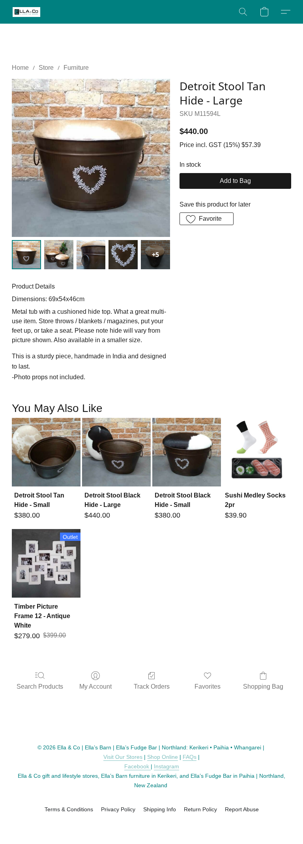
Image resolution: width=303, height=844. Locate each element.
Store (46, 67)
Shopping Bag (263, 686)
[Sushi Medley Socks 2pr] (257, 452)
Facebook (137, 766)
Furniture (76, 67)
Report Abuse (242, 809)
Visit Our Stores (122, 757)
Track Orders (152, 686)
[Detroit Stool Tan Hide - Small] (46, 452)
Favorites (208, 686)
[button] (26, 12)
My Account (95, 686)
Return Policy (200, 809)
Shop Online (162, 757)
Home (20, 67)
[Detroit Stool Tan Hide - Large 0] (26, 254)
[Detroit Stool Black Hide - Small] (186, 452)
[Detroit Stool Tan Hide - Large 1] (58, 254)
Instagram (166, 766)
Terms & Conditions (69, 809)
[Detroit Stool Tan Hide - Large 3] (123, 254)
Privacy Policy (118, 809)
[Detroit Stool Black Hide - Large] (116, 452)
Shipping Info (159, 809)
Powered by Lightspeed (151, 823)
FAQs (189, 757)
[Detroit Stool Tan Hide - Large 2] (91, 254)
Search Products (40, 686)
